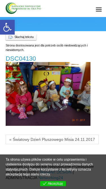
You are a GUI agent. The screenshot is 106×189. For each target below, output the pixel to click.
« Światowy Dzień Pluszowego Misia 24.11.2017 (52, 139)
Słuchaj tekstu (24, 37)
